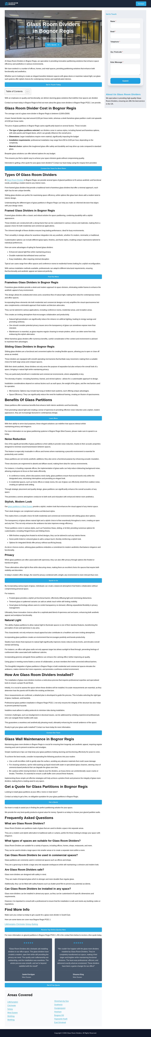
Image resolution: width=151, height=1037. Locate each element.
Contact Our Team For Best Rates (53, 168)
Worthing (10, 1016)
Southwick (58, 1005)
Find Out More (53, 277)
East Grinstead (60, 1022)
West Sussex (12, 1013)
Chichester (20, 924)
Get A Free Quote (53, 985)
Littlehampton (10, 924)
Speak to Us (53, 580)
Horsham (57, 1012)
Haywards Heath (60, 1019)
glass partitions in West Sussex (20, 506)
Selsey (28, 924)
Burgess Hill (59, 1015)
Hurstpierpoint (59, 1008)
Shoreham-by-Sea (61, 1001)
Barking (35, 924)
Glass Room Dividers (15, 180)
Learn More (53, 418)
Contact (141, 4)
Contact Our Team (53, 733)
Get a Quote (51, 45)
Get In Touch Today (53, 85)
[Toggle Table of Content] (26, 92)
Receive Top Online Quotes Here (53, 930)
